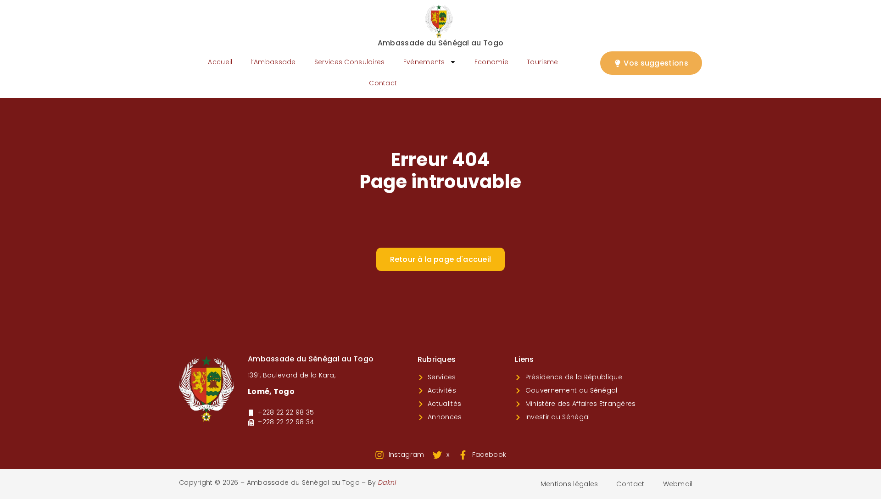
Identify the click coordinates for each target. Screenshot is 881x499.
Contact (383, 83)
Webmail (678, 483)
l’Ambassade (273, 62)
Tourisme (542, 62)
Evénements (424, 62)
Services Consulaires (349, 62)
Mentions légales (569, 483)
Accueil (220, 62)
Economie (491, 62)
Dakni (387, 482)
